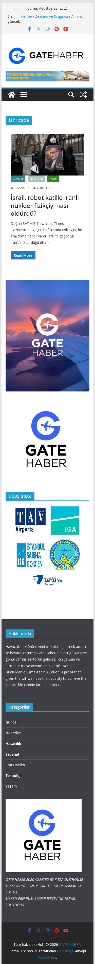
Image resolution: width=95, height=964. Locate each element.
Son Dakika (15, 764)
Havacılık (13, 743)
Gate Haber (45, 188)
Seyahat (13, 754)
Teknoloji (14, 775)
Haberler (36, 179)
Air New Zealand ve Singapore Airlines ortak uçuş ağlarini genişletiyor (52, 19)
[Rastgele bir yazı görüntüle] (83, 95)
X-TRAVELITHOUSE (69, 879)
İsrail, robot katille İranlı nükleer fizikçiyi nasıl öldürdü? (45, 205)
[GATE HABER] (12, 95)
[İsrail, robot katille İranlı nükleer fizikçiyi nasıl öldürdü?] (48, 154)
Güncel (18, 179)
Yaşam (53, 179)
